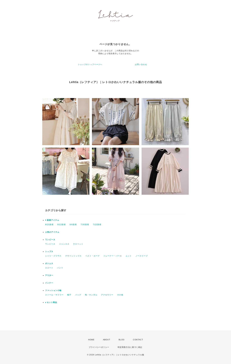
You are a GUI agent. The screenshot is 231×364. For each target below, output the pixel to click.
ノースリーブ (141, 256)
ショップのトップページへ (90, 64)
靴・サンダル (91, 295)
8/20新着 (49, 224)
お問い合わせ (141, 64)
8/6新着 (73, 224)
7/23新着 (97, 224)
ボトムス (49, 263)
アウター (49, 275)
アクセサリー (107, 295)
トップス (49, 251)
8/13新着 (61, 224)
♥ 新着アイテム (52, 220)
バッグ (78, 295)
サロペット (78, 244)
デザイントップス (73, 256)
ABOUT (106, 340)
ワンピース (50, 239)
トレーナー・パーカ (112, 256)
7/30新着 (85, 224)
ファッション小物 (53, 290)
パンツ (60, 268)
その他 (120, 295)
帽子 (69, 295)
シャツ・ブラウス (53, 256)
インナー (49, 283)
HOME (91, 340)
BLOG (121, 340)
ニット (129, 256)
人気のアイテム (52, 232)
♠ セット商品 (51, 302)
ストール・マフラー (54, 295)
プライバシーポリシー (99, 347)
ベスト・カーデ (92, 256)
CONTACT (138, 340)
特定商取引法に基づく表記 (130, 347)
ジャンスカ (64, 244)
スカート (49, 268)
